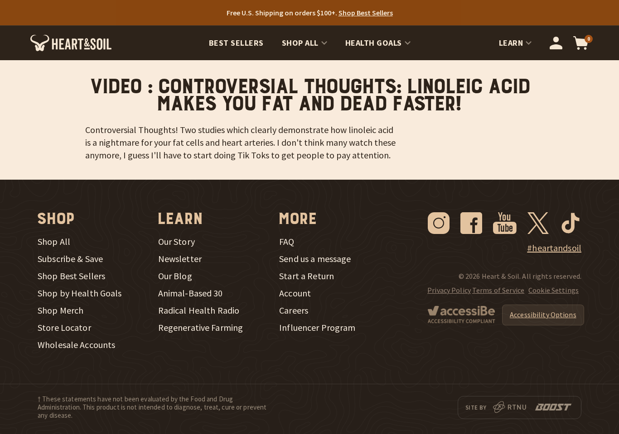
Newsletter (180, 259)
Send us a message (315, 259)
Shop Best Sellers (71, 276)
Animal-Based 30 (190, 293)
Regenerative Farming (200, 328)
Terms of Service (498, 290)
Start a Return (306, 276)
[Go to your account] (556, 43)
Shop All (300, 43)
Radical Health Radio (199, 310)
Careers (293, 310)
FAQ (286, 242)
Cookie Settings (553, 290)
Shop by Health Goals (80, 293)
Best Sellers (236, 43)
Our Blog (175, 276)
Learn (511, 43)
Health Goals (373, 43)
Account (295, 293)
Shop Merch (60, 310)
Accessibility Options (543, 314)
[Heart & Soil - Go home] (70, 43)
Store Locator (64, 328)
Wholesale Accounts (76, 345)
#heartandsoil (554, 248)
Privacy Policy (449, 290)
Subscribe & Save (70, 259)
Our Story (176, 242)
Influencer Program (317, 328)
